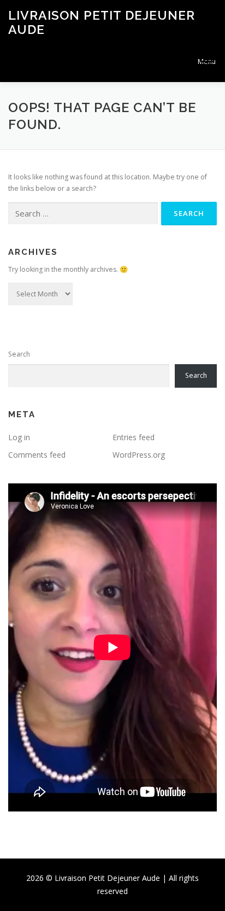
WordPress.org (138, 454)
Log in (19, 437)
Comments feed (37, 454)
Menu (207, 61)
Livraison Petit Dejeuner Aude (101, 22)
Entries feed (133, 437)
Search (19, 354)
